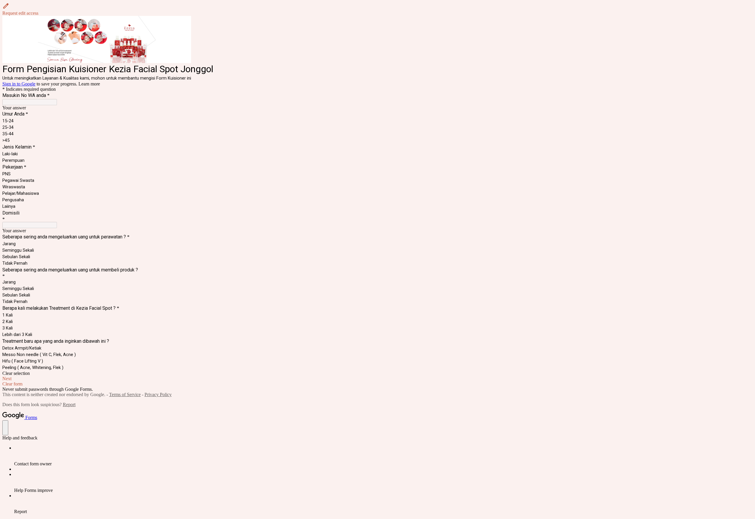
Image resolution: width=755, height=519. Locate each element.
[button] (377, 9)
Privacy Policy (158, 394)
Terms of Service (125, 394)
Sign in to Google (18, 83)
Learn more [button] (89, 83)
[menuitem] (383, 456)
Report (69, 404)
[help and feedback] (5, 427)
